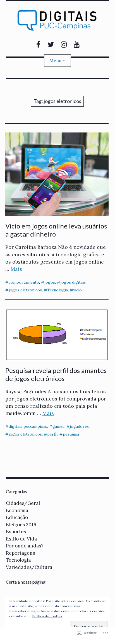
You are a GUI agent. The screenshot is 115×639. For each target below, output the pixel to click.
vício (77, 290)
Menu (55, 60)
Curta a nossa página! (26, 581)
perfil (52, 434)
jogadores (79, 426)
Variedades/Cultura (29, 567)
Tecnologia (57, 290)
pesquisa (71, 434)
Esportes (16, 532)
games (58, 426)
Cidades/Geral (23, 503)
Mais (16, 269)
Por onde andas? (25, 546)
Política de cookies (47, 616)
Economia (17, 510)
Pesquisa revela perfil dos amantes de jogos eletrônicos (56, 374)
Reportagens (20, 553)
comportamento (24, 282)
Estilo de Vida (21, 539)
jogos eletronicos (25, 290)
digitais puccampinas (28, 426)
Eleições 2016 (21, 525)
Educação (17, 517)
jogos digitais (73, 282)
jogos (49, 282)
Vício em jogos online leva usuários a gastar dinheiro (56, 230)
